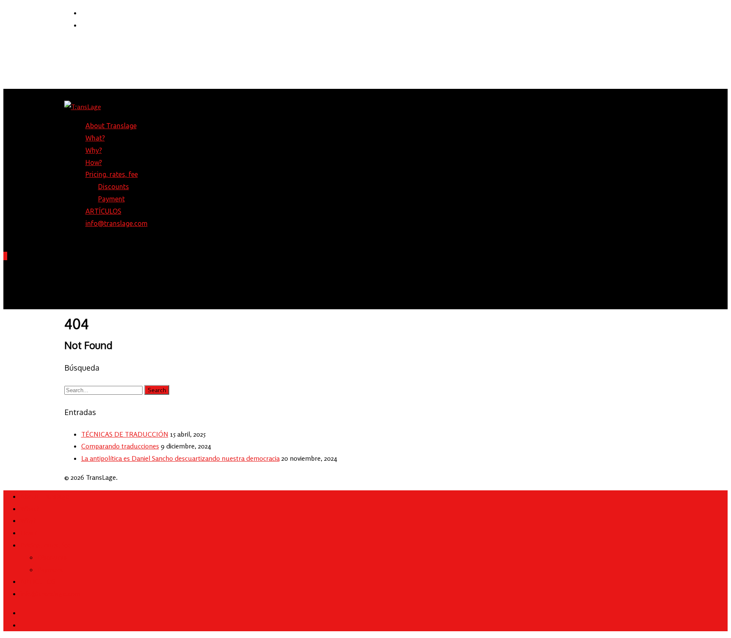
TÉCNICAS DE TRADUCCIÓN (124, 434)
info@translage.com (116, 223)
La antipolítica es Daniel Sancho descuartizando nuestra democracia (180, 458)
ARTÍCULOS (103, 211)
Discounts (113, 186)
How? (93, 162)
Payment (111, 199)
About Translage (111, 125)
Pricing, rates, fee (45, 545)
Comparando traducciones (120, 446)
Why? (93, 150)
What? (95, 138)
